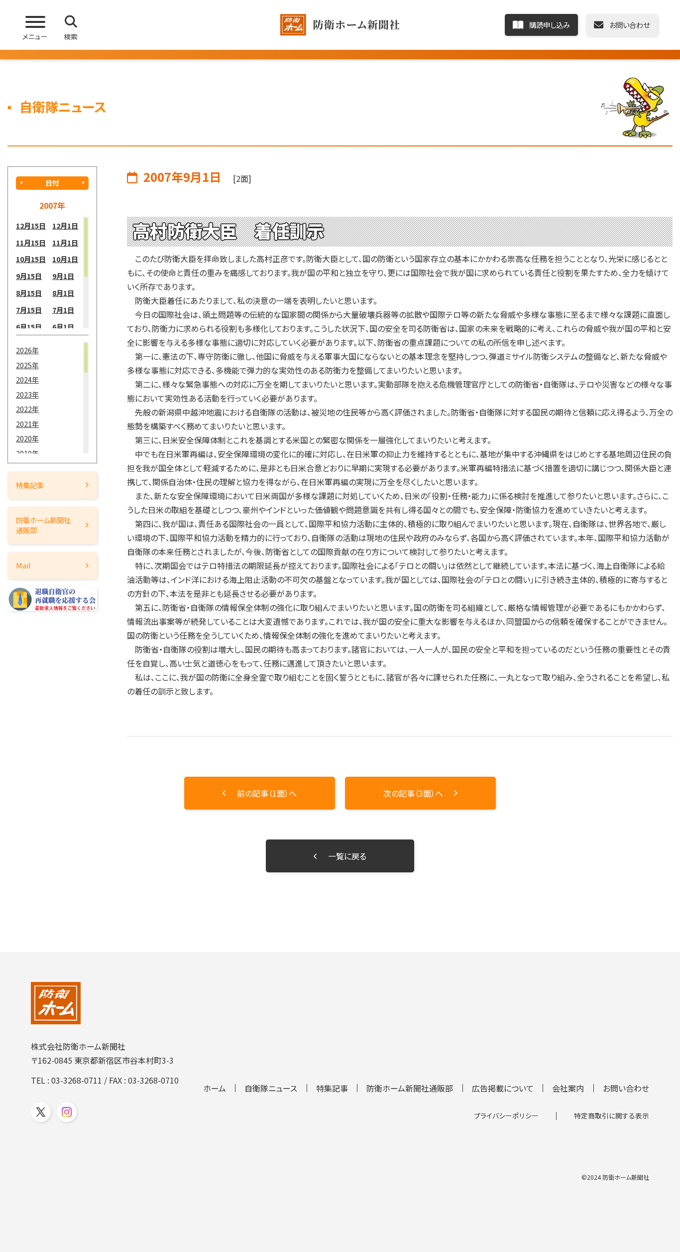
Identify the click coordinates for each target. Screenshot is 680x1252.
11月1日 (65, 242)
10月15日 (31, 259)
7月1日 (63, 309)
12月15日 (31, 225)
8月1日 (63, 292)
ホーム (214, 1088)
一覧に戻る (347, 856)
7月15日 (29, 309)
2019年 (27, 453)
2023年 (27, 394)
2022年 (27, 409)
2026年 (27, 350)
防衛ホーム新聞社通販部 (43, 525)
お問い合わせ (626, 1088)
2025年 (27, 365)
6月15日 (29, 326)
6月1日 (63, 326)
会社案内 (568, 1088)
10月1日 (65, 259)
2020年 (27, 438)
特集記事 (30, 485)
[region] (52, 272)
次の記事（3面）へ (413, 793)
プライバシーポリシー (506, 1115)
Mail (23, 565)
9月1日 (63, 276)
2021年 (27, 423)
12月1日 (65, 225)
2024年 (27, 379)
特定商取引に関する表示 (611, 1115)
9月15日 (29, 276)
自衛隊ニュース (270, 1088)
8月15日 (29, 292)
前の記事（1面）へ (267, 793)
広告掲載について (503, 1088)
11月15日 (31, 242)
